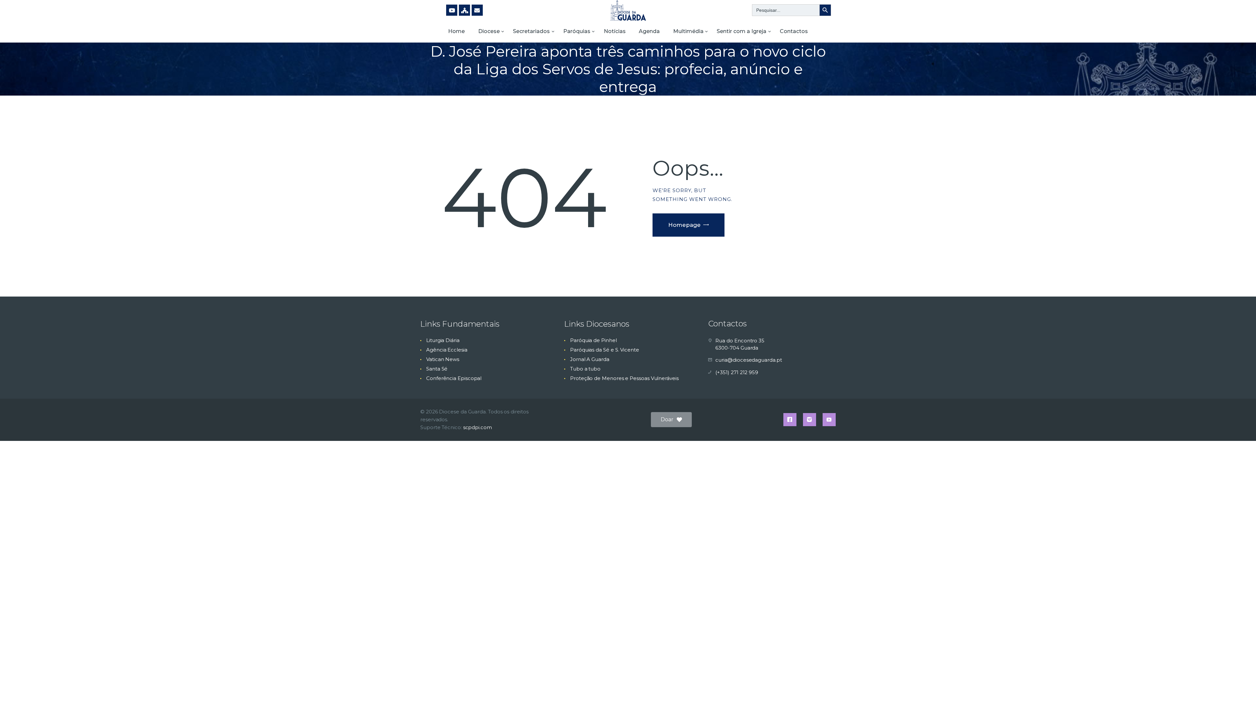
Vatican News (442, 359)
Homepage (684, 225)
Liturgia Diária (443, 340)
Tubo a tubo (585, 369)
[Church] (464, 10)
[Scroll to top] (1239, 691)
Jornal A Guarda (589, 359)
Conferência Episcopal (453, 378)
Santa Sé (436, 369)
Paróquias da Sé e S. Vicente (604, 350)
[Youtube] (451, 10)
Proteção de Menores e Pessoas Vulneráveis (624, 378)
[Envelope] (477, 10)
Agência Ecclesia (446, 350)
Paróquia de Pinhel (593, 340)
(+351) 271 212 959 (736, 372)
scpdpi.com (477, 427)
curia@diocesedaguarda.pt (748, 360)
